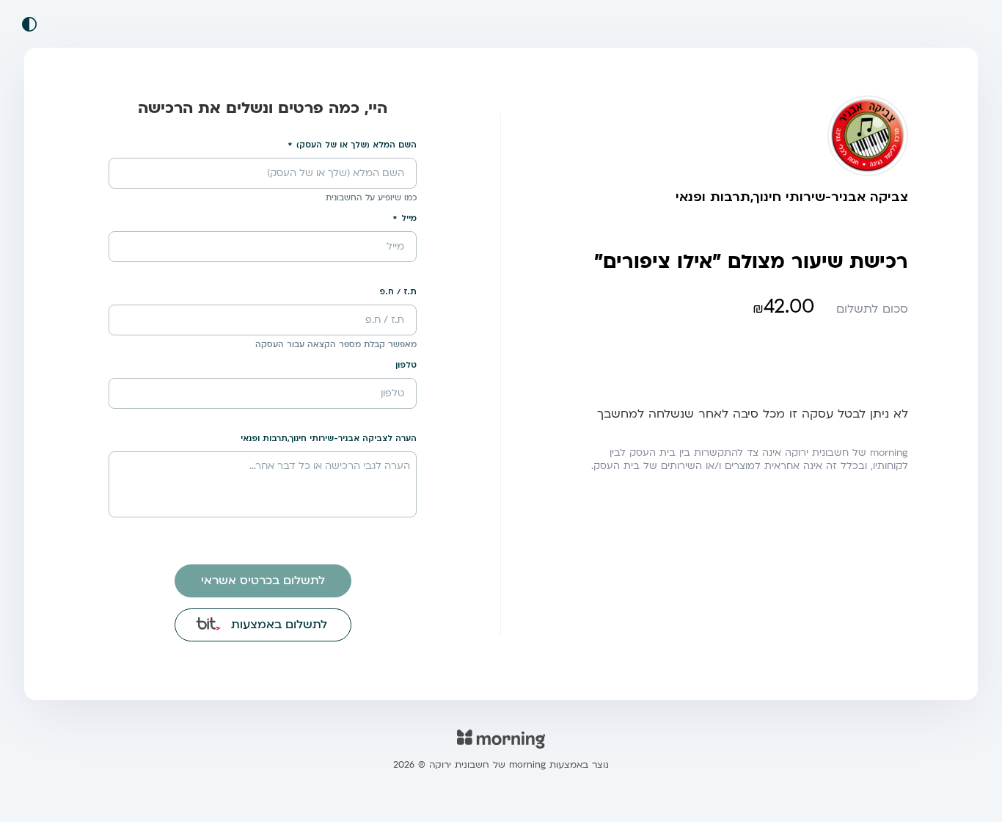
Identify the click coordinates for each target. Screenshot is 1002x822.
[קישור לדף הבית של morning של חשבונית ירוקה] (501, 749)
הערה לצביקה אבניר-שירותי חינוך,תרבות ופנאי (329, 438)
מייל (409, 218)
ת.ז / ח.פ (398, 291)
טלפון (406, 365)
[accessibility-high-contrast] (29, 24)
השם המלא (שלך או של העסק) (356, 144)
